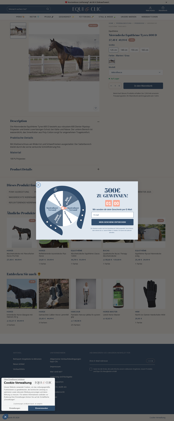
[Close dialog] (38, 185)
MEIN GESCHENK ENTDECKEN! (112, 222)
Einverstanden (42, 408)
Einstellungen (15, 408)
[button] (5, 417)
